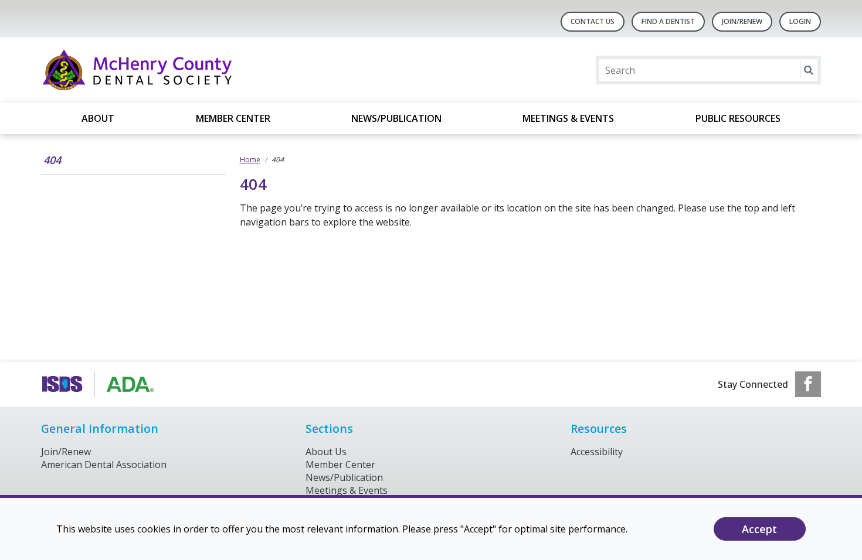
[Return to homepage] (192, 70)
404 (52, 160)
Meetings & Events (568, 118)
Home (250, 160)
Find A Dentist (668, 21)
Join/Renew (742, 21)
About (98, 118)
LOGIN (800, 21)
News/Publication (396, 118)
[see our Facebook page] (808, 384)
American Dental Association (104, 464)
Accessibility (597, 451)
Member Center (233, 118)
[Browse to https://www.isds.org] (100, 384)
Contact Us (593, 21)
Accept (759, 529)
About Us (326, 451)
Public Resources (737, 118)
